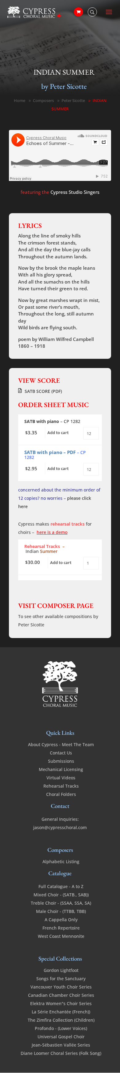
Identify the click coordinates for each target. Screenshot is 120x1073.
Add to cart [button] (58, 432)
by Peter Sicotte (64, 86)
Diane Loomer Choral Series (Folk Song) (61, 1053)
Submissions (61, 761)
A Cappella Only (61, 919)
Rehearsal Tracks (61, 786)
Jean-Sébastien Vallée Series (61, 1045)
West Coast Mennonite (61, 936)
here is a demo (52, 532)
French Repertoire (61, 928)
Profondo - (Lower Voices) (61, 1028)
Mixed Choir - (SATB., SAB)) (61, 895)
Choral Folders (61, 794)
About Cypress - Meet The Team (61, 744)
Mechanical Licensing (61, 769)
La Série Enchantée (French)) (61, 1012)
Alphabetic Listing (60, 861)
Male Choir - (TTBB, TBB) (61, 911)
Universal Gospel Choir (61, 1037)
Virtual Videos (60, 778)
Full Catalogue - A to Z (60, 886)
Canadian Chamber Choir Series (61, 995)
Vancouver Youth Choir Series (61, 987)
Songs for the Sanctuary (61, 978)
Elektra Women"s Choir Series (61, 1003)
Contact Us (61, 753)
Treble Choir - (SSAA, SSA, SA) (61, 903)
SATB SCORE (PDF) (43, 391)
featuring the (60, 192)
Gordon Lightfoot (61, 970)
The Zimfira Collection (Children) (61, 1020)
